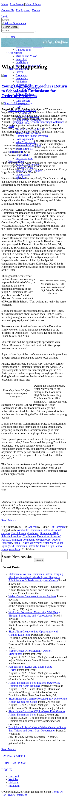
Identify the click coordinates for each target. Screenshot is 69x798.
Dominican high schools (24, 533)
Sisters (19, 71)
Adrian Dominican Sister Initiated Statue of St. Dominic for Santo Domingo (34, 684)
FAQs (19, 107)
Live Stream (17, 4)
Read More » (8, 520)
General (32, 526)
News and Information (28, 145)
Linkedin (13, 782)
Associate (56, 530)
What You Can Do (26, 142)
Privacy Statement (17, 794)
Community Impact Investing (32, 135)
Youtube (13, 779)
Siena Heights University (27, 542)
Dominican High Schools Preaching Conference (37, 121)
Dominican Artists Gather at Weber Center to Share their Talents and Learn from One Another (37, 729)
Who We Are (23, 100)
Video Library (33, 4)
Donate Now (23, 174)
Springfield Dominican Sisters (18, 545)
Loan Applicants (25, 139)
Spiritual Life (15, 151)
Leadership (22, 78)
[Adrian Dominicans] (13, 23)
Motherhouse (43, 539)
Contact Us (7, 10)
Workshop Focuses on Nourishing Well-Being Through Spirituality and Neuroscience (34, 614)
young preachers (10, 549)
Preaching (21, 59)
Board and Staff (24, 148)
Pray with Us (23, 154)
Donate (36, 10)
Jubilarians (21, 81)
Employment (23, 10)
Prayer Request (24, 158)
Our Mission (15, 52)
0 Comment (58, 526)
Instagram (13, 785)
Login (4, 16)
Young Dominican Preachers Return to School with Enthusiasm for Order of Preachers (34, 91)
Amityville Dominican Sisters (33, 530)
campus (5, 533)
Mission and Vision (26, 55)
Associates (21, 75)
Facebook (13, 776)
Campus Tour (23, 49)
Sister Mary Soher (53, 542)
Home (11, 36)
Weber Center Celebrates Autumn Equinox (32, 596)
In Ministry (22, 62)
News (4, 4)
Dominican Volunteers (21, 539)
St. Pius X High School (49, 545)
